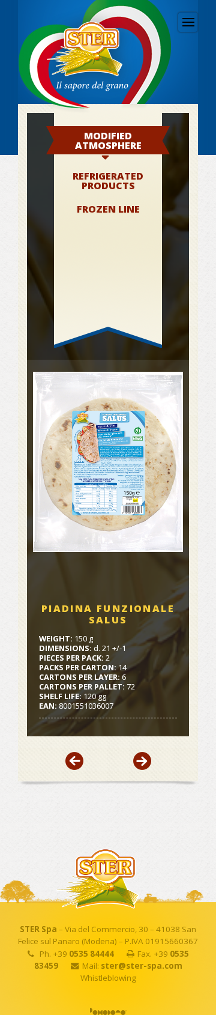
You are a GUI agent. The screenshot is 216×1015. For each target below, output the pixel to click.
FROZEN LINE (108, 209)
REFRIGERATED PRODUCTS (108, 180)
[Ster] (79, 86)
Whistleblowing (108, 977)
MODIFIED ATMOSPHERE (108, 140)
